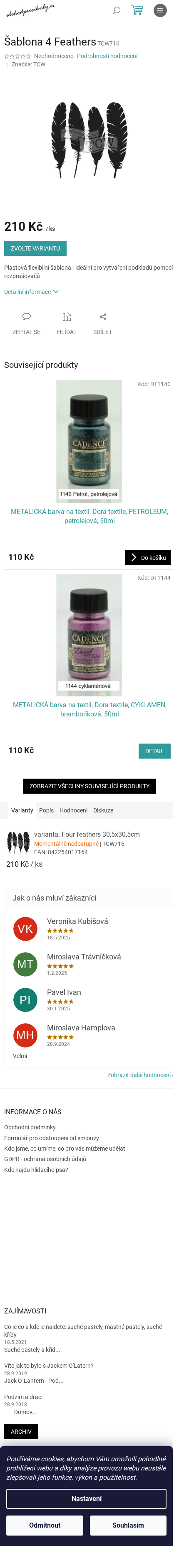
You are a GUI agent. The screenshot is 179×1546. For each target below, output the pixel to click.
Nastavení (87, 1499)
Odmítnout (44, 1525)
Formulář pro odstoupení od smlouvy (51, 1138)
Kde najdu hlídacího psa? (36, 1169)
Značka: (28, 64)
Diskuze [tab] (103, 810)
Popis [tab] (46, 810)
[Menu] (160, 10)
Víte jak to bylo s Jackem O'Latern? (49, 1365)
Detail (154, 751)
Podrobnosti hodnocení (107, 56)
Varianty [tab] (22, 810)
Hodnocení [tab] (73, 810)
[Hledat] (116, 10)
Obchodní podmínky (30, 1127)
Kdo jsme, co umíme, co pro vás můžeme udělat (64, 1148)
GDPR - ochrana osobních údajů (45, 1159)
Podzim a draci (23, 1397)
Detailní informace (27, 291)
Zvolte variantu (35, 248)
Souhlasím (128, 1525)
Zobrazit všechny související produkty (89, 786)
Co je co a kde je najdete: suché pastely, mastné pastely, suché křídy (83, 1330)
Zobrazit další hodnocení (139, 1075)
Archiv (21, 1431)
